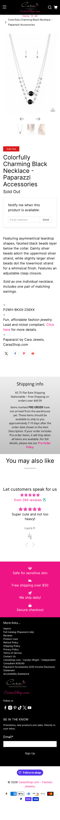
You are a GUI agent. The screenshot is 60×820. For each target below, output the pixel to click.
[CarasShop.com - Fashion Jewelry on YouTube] (30, 708)
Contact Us (9, 656)
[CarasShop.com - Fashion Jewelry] (30, 7)
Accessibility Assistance (16, 673)
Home (26, 16)
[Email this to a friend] (33, 353)
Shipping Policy (11, 645)
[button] (27, 544)
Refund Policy (10, 642)
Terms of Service (12, 652)
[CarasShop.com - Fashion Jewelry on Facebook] (5, 708)
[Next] (38, 118)
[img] (30, 495)
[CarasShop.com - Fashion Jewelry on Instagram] (10, 708)
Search (7, 628)
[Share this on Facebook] (15, 353)
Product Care (10, 639)
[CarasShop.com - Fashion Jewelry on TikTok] (20, 708)
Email (8, 737)
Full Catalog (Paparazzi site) (18, 632)
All (36, 16)
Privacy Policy (11, 649)
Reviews (7, 635)
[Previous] (21, 118)
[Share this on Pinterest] (24, 353)
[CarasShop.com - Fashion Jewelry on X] (25, 708)
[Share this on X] (6, 353)
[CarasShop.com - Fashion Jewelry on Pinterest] (15, 708)
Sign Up (30, 753)
